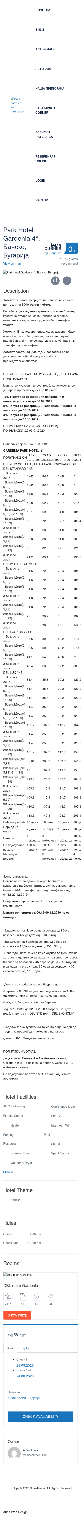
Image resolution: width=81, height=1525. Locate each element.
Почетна (42, 10)
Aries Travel (31, 1450)
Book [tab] (10, 1348)
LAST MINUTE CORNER (45, 110)
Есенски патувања (44, 134)
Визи (39, 29)
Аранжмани (45, 49)
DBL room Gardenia (20, 1285)
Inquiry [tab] (25, 1348)
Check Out (23, 1370)
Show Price (17, 1315)
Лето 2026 (43, 68)
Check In (22, 1359)
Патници (14, 1392)
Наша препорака (49, 88)
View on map (12, 263)
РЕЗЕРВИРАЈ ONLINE (45, 158)
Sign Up (41, 200)
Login (40, 180)
